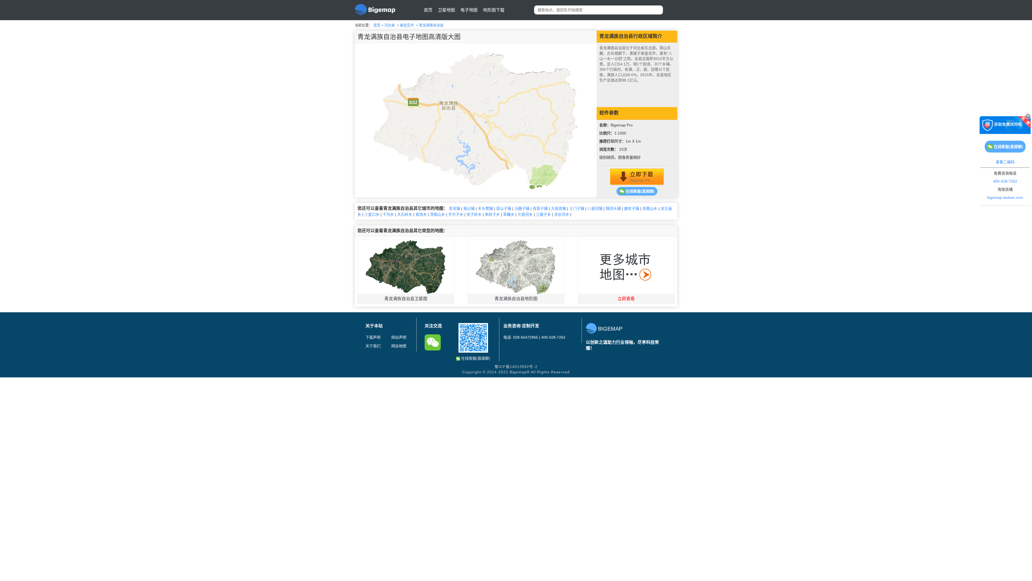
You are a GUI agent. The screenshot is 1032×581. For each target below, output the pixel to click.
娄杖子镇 (631, 208)
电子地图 (469, 10)
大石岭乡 (404, 214)
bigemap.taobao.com (1005, 197)
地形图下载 (493, 10)
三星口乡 (371, 214)
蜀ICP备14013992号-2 (516, 366)
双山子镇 (503, 208)
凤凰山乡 (649, 208)
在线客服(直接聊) (640, 191)
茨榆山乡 (437, 214)
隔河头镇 (613, 208)
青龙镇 (454, 208)
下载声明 (373, 337)
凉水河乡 (561, 214)
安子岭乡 (474, 214)
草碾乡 (508, 214)
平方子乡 (455, 214)
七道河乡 (525, 214)
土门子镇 (576, 208)
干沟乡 (388, 214)
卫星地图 (446, 10)
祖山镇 (469, 208)
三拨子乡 (543, 214)
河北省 (389, 25)
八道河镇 (595, 208)
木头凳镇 (485, 208)
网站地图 (398, 346)
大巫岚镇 (558, 208)
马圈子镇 (521, 208)
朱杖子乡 (492, 214)
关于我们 (373, 346)
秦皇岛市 (407, 25)
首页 (428, 10)
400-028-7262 (1005, 181)
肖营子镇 (540, 208)
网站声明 (398, 337)
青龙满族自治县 (431, 25)
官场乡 (421, 214)
